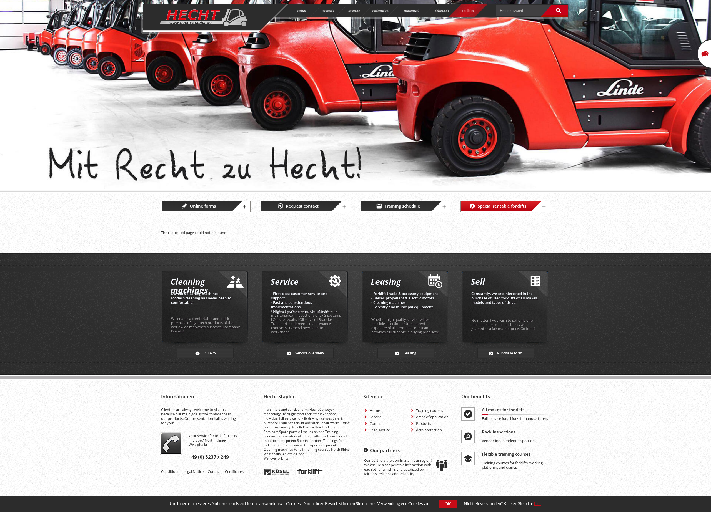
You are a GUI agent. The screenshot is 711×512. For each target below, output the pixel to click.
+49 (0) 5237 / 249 (209, 457)
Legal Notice (193, 471)
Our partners (385, 450)
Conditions (170, 471)
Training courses (429, 410)
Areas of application (432, 417)
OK (448, 503)
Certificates (234, 471)
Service (375, 417)
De (464, 11)
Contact (214, 471)
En (471, 11)
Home (375, 410)
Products (423, 423)
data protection (429, 430)
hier (537, 503)
